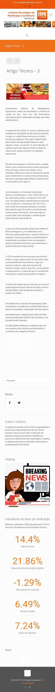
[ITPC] (27, 15)
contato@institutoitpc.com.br (29, 2)
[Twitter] (29, 6)
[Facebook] (25, 6)
